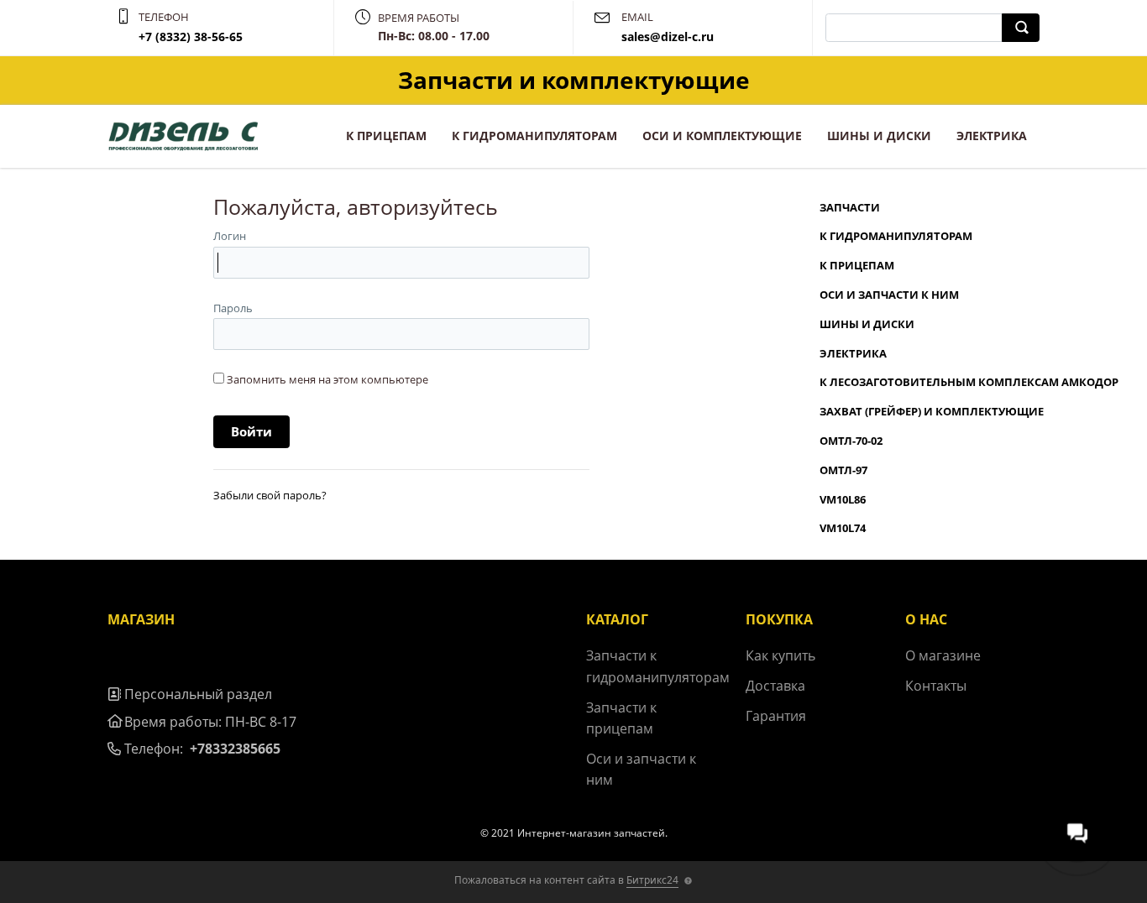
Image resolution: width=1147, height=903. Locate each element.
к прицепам (386, 136)
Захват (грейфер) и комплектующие (932, 411)
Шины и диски (879, 136)
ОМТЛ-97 (843, 470)
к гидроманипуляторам (534, 136)
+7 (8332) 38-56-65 (191, 36)
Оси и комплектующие (722, 136)
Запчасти (850, 207)
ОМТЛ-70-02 (851, 440)
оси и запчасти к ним (889, 294)
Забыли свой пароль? (270, 495)
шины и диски (867, 323)
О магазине (943, 655)
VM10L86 (843, 499)
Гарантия (776, 716)
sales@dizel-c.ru (667, 36)
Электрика (991, 136)
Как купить (780, 655)
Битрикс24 (652, 880)
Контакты (935, 685)
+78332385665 (235, 748)
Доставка (775, 685)
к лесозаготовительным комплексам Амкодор (969, 381)
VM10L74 (843, 527)
